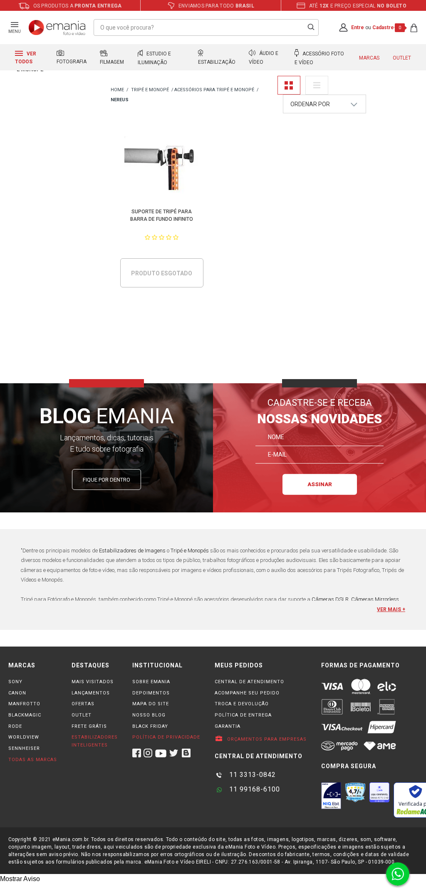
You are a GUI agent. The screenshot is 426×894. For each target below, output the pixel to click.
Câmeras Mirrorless (375, 599)
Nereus (120, 99)
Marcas (369, 58)
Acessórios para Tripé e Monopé (214, 89)
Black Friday (150, 726)
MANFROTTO (24, 704)
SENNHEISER (24, 748)
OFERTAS (83, 704)
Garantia (227, 726)
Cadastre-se (387, 27)
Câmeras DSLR (330, 599)
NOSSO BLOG (149, 715)
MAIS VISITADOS (93, 681)
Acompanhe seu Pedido (247, 693)
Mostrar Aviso (20, 878)
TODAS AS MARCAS (32, 759)
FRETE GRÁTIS (89, 726)
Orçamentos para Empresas (266, 739)
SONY (15, 681)
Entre (357, 27)
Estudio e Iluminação (154, 58)
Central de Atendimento (249, 681)
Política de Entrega (243, 715)
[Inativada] (331, 795)
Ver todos (25, 58)
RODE (15, 726)
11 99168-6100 (253, 789)
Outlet (402, 58)
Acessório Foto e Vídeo (319, 58)
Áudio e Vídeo (263, 58)
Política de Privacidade (166, 737)
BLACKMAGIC (24, 715)
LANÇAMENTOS (91, 693)
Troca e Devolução (242, 704)
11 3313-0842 (251, 775)
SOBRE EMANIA (151, 681)
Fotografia (72, 62)
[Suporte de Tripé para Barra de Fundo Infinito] (162, 165)
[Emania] (57, 27)
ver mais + (391, 609)
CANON (17, 693)
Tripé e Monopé (150, 89)
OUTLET (82, 715)
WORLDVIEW (23, 737)
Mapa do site (150, 704)
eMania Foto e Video (117, 90)
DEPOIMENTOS (151, 693)
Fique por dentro (106, 480)
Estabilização (216, 62)
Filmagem (112, 62)
